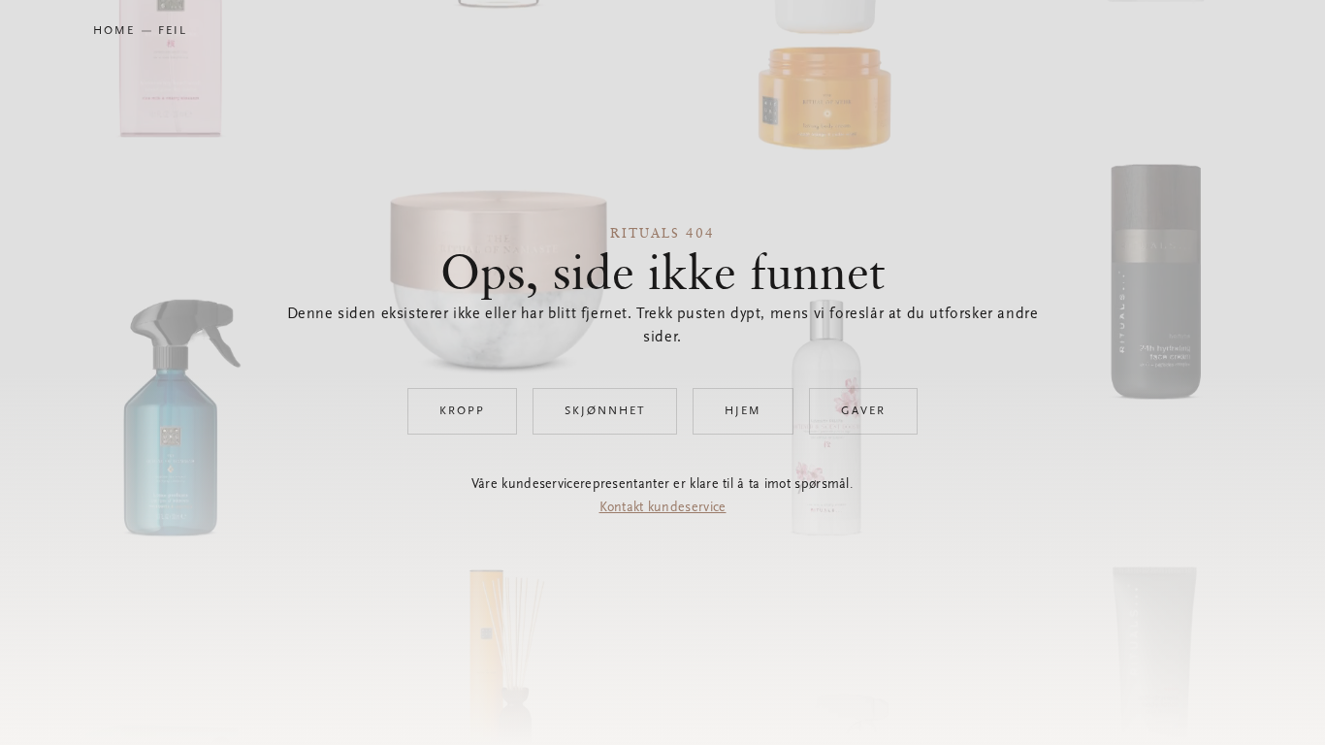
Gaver (863, 411)
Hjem (743, 411)
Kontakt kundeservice (663, 508)
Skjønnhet (605, 411)
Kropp (462, 411)
